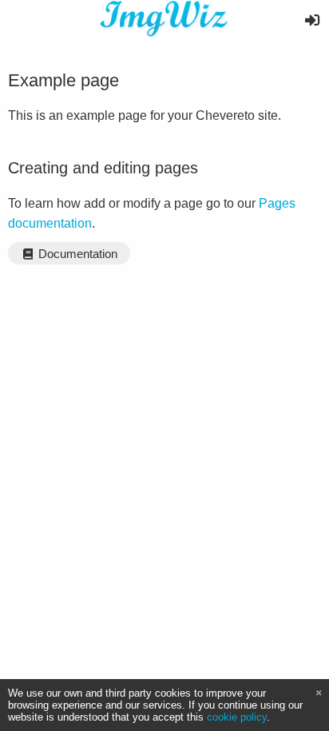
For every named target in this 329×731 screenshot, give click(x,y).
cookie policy (237, 717)
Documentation (76, 254)
